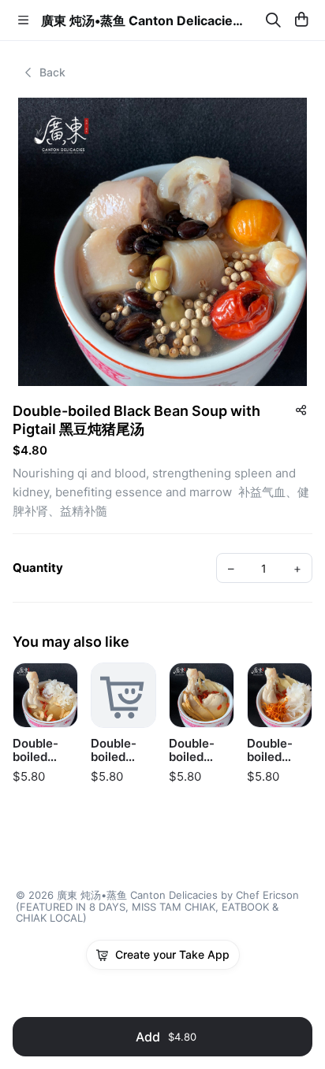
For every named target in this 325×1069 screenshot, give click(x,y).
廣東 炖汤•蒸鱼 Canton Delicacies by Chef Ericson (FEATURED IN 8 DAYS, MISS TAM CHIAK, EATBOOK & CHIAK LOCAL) (145, 20)
